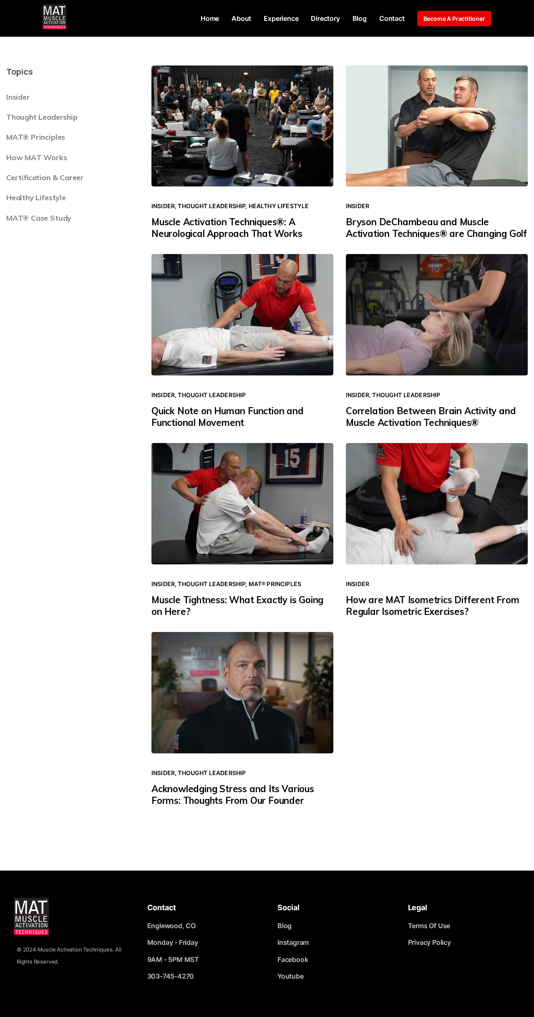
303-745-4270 (170, 976)
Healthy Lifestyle (36, 197)
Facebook (292, 959)
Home (210, 18)
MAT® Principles (35, 137)
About (241, 18)
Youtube (290, 976)
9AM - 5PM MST (173, 959)
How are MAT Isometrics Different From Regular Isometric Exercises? (432, 605)
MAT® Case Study (38, 218)
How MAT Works (36, 157)
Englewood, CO (171, 925)
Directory (325, 18)
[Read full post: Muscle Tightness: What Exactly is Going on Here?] (242, 505)
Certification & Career (45, 177)
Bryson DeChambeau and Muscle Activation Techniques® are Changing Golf (436, 227)
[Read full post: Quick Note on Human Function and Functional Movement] (242, 316)
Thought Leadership (42, 117)
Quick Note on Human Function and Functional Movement (227, 416)
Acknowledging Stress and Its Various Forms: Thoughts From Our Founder (232, 794)
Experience (281, 18)
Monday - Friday (172, 942)
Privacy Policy (429, 942)
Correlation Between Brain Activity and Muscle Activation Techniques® (431, 416)
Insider (18, 97)
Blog (360, 18)
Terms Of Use (429, 925)
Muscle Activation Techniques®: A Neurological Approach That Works (226, 227)
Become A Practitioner (454, 18)
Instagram (293, 942)
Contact (392, 18)
